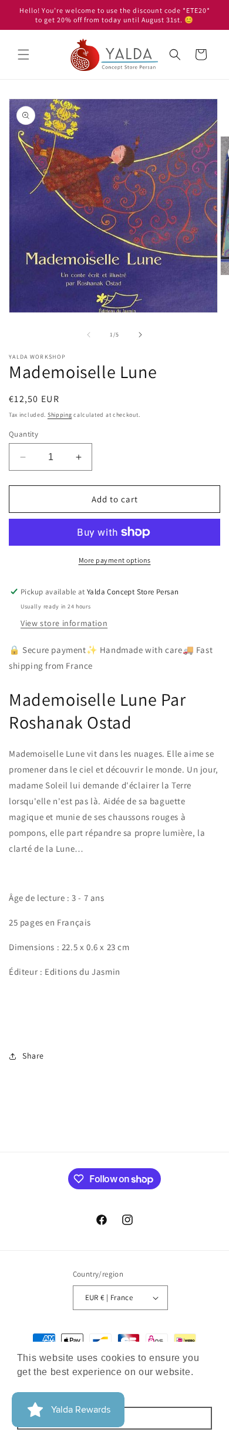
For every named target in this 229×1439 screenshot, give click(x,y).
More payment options (115, 560)
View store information (64, 623)
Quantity (23, 434)
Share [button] (33, 1055)
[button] (23, 54)
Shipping (60, 415)
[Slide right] (140, 335)
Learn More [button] (44, 1388)
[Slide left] (89, 335)
